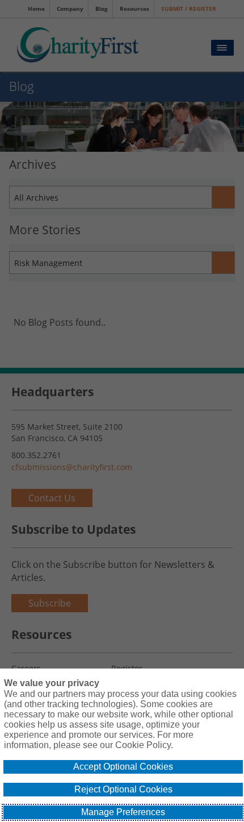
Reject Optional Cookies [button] (123, 789)
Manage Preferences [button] (123, 812)
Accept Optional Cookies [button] (123, 766)
